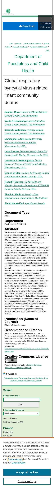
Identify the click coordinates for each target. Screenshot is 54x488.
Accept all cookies (27, 472)
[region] (27, 462)
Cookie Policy (18, 463)
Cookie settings (15, 459)
